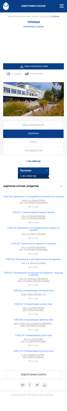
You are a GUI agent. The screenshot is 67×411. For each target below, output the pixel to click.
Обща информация (33, 125)
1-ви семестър (28, 176)
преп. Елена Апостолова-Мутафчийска (33, 324)
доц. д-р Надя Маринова (33, 248)
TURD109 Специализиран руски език (33, 336)
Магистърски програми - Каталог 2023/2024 (28, 17)
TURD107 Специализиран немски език (33, 304)
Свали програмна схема (36, 66)
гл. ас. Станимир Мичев (33, 355)
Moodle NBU (37, 73)
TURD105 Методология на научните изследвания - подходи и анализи (33, 274)
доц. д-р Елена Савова (33, 308)
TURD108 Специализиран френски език (33, 320)
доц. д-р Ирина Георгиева (33, 341)
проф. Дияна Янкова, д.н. (33, 294)
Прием (33, 142)
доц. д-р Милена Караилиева (33, 203)
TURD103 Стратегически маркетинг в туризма (33, 244)
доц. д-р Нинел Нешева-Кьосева (33, 281)
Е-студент (17, 73)
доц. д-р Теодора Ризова (33, 218)
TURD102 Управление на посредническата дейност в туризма (33, 229)
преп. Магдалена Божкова (33, 326)
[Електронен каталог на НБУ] (6, 6)
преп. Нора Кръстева (33, 310)
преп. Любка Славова (33, 357)
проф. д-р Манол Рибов (33, 201)
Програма (33, 133)
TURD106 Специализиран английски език (33, 291)
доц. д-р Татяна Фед (33, 339)
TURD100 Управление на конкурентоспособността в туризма (33, 197)
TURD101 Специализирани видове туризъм (33, 212)
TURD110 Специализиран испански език (33, 351)
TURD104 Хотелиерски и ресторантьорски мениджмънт (33, 259)
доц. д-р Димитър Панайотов (33, 279)
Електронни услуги (33, 374)
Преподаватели (33, 150)
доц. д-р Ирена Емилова (33, 216)
